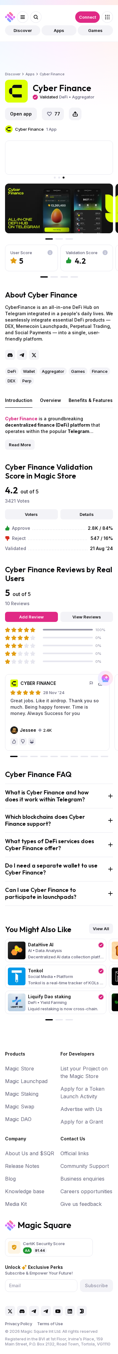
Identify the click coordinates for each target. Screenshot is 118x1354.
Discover (23, 30)
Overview (50, 400)
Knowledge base (24, 1191)
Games (95, 30)
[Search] (36, 17)
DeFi (12, 371)
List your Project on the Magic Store (84, 1072)
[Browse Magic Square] (107, 17)
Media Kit (16, 1204)
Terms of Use (50, 1323)
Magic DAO (18, 1119)
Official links (74, 1153)
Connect (87, 17)
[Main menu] (22, 17)
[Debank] (82, 1311)
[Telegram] (22, 355)
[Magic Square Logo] (10, 17)
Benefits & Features (91, 400)
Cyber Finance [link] (52, 74)
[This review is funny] (32, 741)
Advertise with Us (81, 1109)
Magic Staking (21, 1094)
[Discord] (10, 355)
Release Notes (22, 1166)
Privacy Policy (18, 1323)
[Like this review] (14, 741)
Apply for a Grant (81, 1122)
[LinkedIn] (70, 1311)
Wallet (29, 371)
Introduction (18, 400)
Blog (10, 1178)
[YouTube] (58, 1311)
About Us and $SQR (29, 1153)
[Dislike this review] (23, 741)
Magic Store (19, 1068)
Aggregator (53, 371)
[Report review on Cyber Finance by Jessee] (91, 683)
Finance (100, 371)
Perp (26, 380)
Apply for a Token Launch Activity (82, 1093)
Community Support (84, 1166)
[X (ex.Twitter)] (34, 355)
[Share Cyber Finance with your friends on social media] (75, 114)
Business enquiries (82, 1178)
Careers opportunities (86, 1191)
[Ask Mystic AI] (105, 678)
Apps (59, 30)
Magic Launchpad (26, 1081)
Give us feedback (81, 1204)
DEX (11, 380)
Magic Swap (19, 1106)
